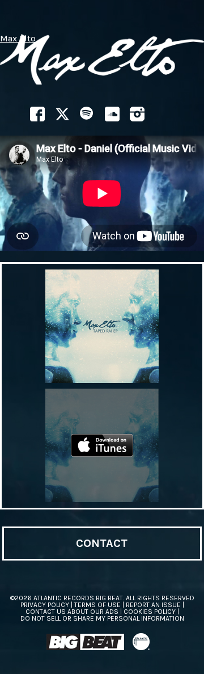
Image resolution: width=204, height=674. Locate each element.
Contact (102, 543)
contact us (46, 612)
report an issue (153, 605)
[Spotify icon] (87, 114)
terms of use (97, 605)
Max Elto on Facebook (37, 114)
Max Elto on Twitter (62, 114)
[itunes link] (102, 445)
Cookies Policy (150, 612)
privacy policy (44, 605)
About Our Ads (92, 612)
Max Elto (18, 39)
